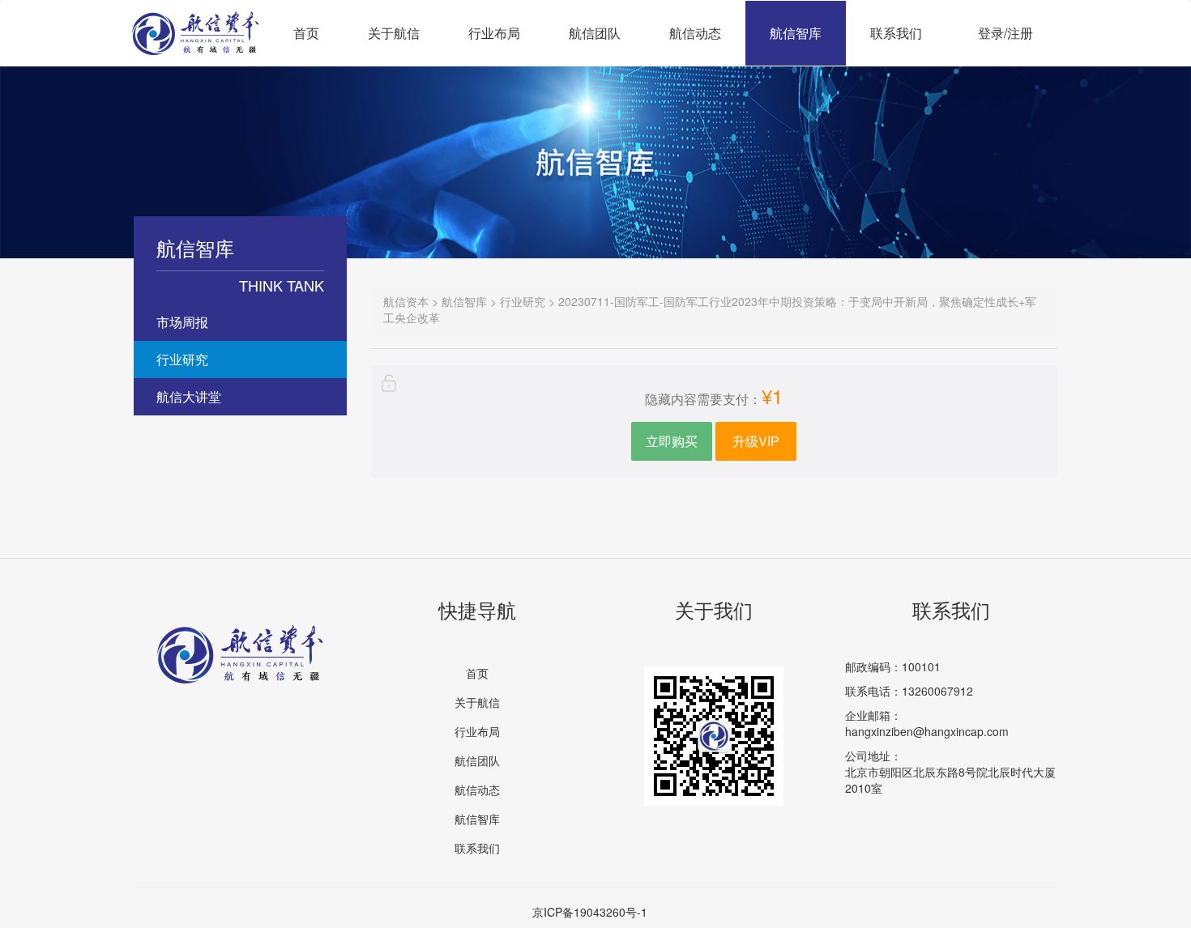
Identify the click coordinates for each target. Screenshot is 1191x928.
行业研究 (182, 359)
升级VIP (755, 441)
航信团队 (595, 32)
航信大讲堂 (188, 396)
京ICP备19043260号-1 (589, 912)
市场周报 (182, 322)
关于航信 (394, 32)
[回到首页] (195, 21)
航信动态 (695, 32)
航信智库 (796, 32)
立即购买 (672, 441)
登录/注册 (1005, 32)
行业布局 (494, 32)
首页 (306, 32)
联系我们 (896, 32)
